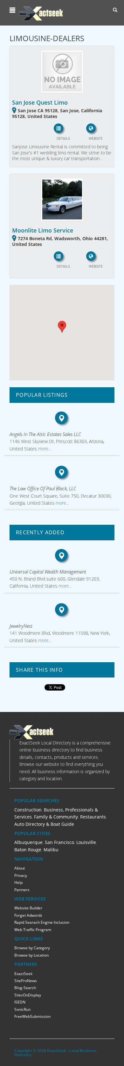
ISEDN (19, 1002)
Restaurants (93, 817)
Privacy (20, 875)
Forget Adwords (28, 915)
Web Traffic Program (32, 929)
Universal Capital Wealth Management (48, 571)
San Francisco (59, 842)
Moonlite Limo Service (42, 230)
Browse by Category (32, 948)
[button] (13, 10)
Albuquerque (28, 842)
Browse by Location (31, 955)
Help (18, 882)
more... (44, 449)
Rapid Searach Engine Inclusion (41, 922)
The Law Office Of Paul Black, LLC (43, 488)
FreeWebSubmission (32, 1016)
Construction (28, 810)
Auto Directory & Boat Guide (44, 824)
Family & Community (56, 817)
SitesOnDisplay (27, 995)
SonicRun (22, 1009)
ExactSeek (23, 973)
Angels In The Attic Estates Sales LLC (45, 434)
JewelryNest (21, 626)
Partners (22, 889)
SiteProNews (25, 980)
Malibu (51, 850)
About (19, 868)
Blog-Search (25, 987)
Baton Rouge (27, 850)
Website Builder (28, 908)
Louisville (86, 842)
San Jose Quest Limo (40, 102)
